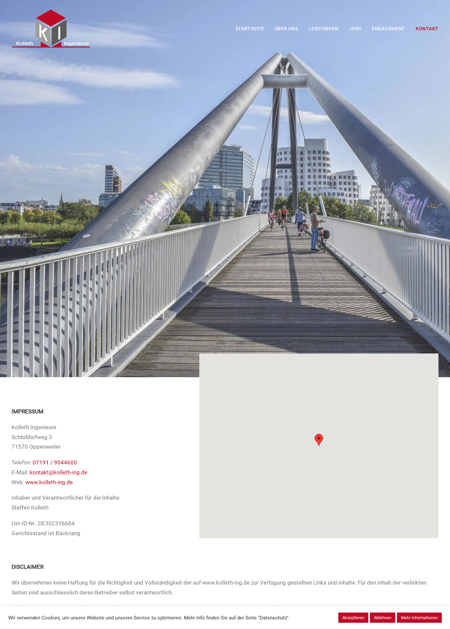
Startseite (250, 28)
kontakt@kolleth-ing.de (58, 472)
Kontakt (427, 28)
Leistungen (323, 28)
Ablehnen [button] (382, 617)
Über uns (286, 28)
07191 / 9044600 (55, 462)
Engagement (388, 28)
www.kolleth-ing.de (49, 482)
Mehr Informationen (419, 617)
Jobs (355, 28)
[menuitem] (252, 28)
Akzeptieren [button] (353, 617)
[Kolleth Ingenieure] (51, 28)
